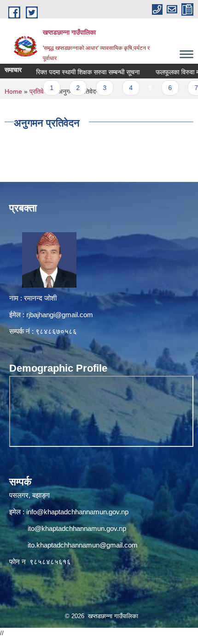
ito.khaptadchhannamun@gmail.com (83, 545)
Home (13, 91)
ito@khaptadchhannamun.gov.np (77, 528)
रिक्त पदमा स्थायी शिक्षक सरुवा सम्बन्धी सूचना (80, 72)
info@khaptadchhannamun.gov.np (77, 512)
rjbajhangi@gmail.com (59, 315)
